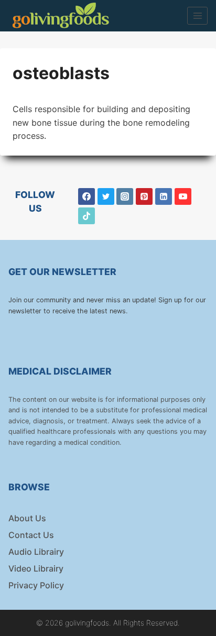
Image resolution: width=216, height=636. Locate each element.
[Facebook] (86, 196)
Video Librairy (35, 568)
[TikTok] (86, 215)
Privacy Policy (36, 585)
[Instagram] (124, 196)
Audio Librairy (36, 551)
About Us (27, 518)
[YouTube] (183, 196)
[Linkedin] (163, 196)
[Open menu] (197, 15)
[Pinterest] (144, 196)
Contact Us (31, 535)
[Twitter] (106, 196)
